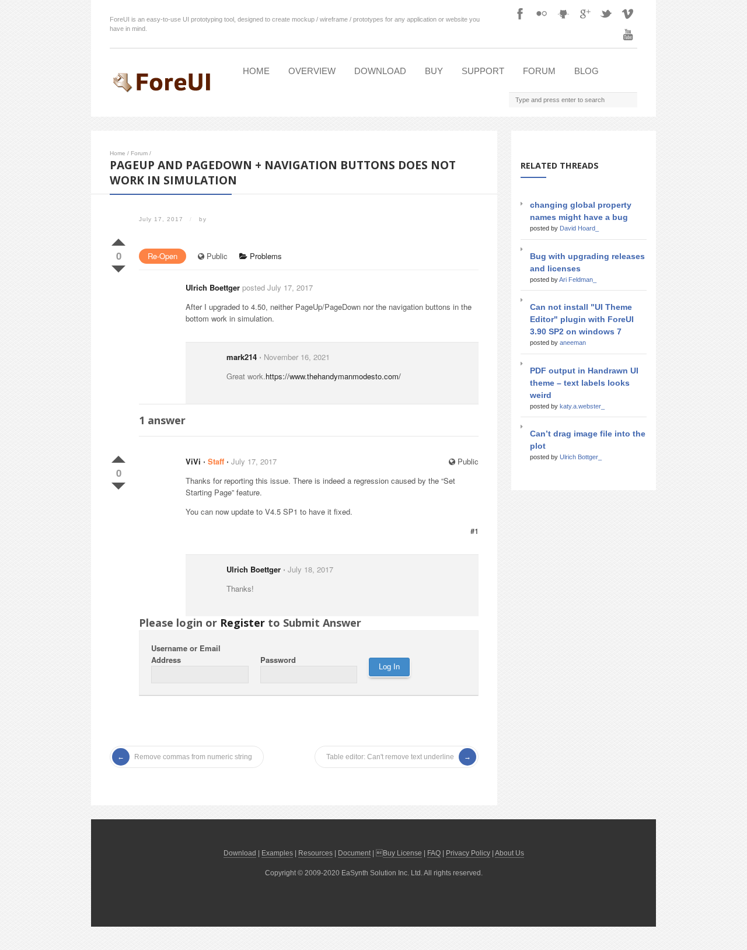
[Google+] (584, 13)
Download (380, 71)
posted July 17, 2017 (277, 287)
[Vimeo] (628, 13)
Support (483, 71)
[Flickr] (541, 13)
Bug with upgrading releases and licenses (587, 262)
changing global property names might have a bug (580, 211)
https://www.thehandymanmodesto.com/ (333, 376)
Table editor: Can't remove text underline (390, 757)
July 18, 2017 (310, 569)
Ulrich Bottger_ (581, 456)
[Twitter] (606, 13)
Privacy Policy (468, 853)
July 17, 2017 (254, 461)
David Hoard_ (579, 228)
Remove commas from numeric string (193, 757)
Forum (539, 71)
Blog (586, 71)
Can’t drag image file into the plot (587, 439)
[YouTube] (628, 34)
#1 (474, 530)
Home (256, 71)
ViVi (193, 461)
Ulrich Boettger (213, 287)
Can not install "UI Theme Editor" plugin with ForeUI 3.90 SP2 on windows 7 (582, 319)
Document (354, 853)
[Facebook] (520, 13)
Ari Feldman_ (577, 279)
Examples (277, 853)
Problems (264, 255)
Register (242, 623)
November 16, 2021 (297, 356)
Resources (315, 853)
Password (278, 659)
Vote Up (118, 240)
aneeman (573, 342)
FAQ (434, 853)
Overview (312, 71)
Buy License (402, 853)
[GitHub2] (563, 13)
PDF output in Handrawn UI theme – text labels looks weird (584, 383)
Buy (434, 71)
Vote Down (118, 267)
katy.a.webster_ (582, 406)
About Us (509, 853)
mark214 (241, 356)
